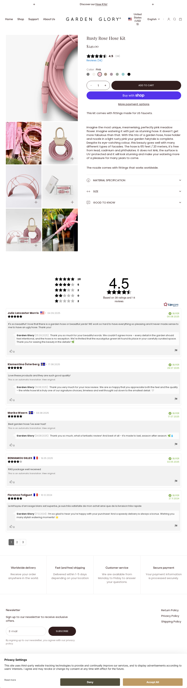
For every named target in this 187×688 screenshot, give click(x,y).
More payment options (133, 104)
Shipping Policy (171, 621)
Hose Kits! (101, 4)
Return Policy (170, 610)
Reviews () (94, 60)
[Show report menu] (176, 351)
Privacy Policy (170, 616)
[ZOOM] (70, 113)
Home (9, 19)
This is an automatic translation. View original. (32, 379)
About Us (49, 19)
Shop (20, 19)
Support (33, 19)
